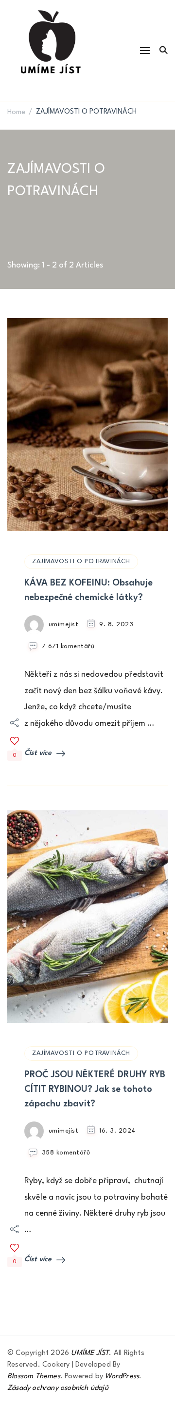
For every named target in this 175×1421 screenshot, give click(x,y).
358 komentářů (66, 1153)
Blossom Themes (33, 1376)
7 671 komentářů (68, 647)
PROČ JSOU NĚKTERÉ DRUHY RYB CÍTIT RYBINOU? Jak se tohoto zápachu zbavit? (94, 1089)
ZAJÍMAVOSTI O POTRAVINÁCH (81, 561)
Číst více (38, 753)
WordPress (122, 1376)
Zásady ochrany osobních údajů (57, 1388)
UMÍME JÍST (90, 1353)
